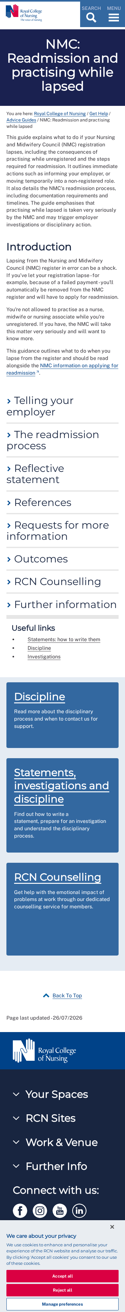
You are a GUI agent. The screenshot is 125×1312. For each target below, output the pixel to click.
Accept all (62, 1276)
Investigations (44, 657)
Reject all (62, 1290)
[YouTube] (62, 1209)
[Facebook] (23, 1209)
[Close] (112, 1227)
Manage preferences (62, 1304)
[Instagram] (43, 1209)
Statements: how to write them (64, 639)
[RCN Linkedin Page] (81, 1209)
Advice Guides (21, 119)
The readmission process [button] (52, 440)
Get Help (98, 113)
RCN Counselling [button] (56, 581)
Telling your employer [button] (40, 406)
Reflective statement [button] (35, 474)
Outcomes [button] (40, 558)
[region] (62, 1266)
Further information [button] (64, 604)
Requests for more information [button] (57, 530)
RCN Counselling (57, 877)
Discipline (39, 648)
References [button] (41, 502)
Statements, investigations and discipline (61, 785)
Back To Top (67, 996)
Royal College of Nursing (60, 113)
